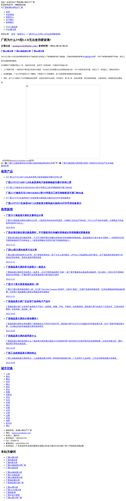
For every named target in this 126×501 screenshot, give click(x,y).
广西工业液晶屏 (13, 475)
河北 (8, 397)
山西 (8, 415)
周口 (8, 426)
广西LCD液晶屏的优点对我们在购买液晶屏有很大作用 (31, 163)
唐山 (8, 384)
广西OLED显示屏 (13, 490)
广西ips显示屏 (38, 51)
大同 (8, 410)
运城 (8, 402)
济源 (8, 418)
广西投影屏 (11, 492)
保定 (8, 387)
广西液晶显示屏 (13, 480)
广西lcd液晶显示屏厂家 (16, 465)
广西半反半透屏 (13, 495)
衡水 (8, 376)
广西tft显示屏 (11, 462)
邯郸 (8, 392)
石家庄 (9, 395)
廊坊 (8, 379)
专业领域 (10, 14)
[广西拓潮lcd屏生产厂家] (12, 7)
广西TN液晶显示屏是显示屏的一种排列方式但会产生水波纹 (88, 163)
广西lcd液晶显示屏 (23, 51)
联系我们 (10, 22)
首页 (8, 12)
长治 (8, 400)
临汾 (8, 405)
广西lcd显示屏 (7, 51)
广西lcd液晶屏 (12, 468)
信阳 (8, 420)
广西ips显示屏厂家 (14, 498)
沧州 (8, 382)
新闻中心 (10, 17)
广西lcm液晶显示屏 (14, 477)
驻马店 (9, 423)
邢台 (8, 389)
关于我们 (10, 20)
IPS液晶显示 (87, 57)
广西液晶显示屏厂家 (15, 483)
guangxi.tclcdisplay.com (25, 46)
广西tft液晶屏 (11, 460)
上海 (8, 374)
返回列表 (5, 166)
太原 (8, 413)
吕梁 (8, 408)
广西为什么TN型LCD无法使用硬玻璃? (44, 34)
